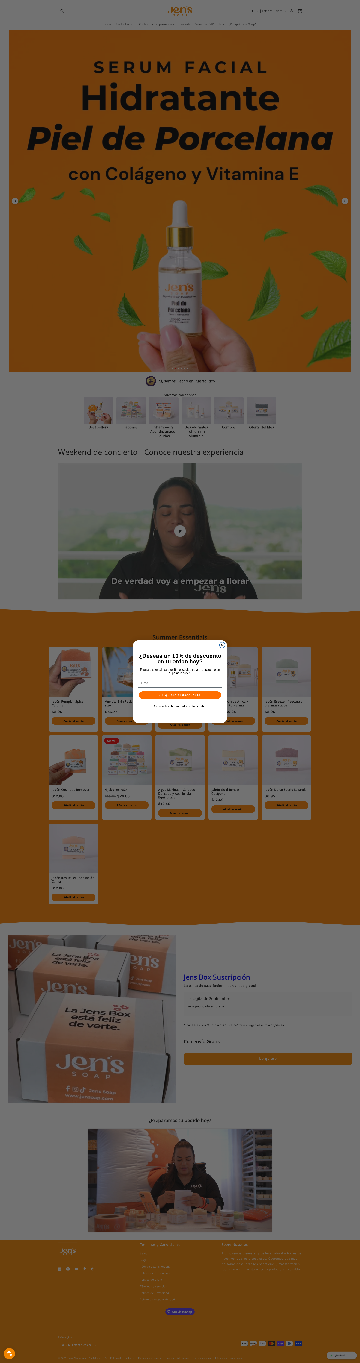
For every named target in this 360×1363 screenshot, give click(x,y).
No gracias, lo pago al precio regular (180, 706)
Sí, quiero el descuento (180, 695)
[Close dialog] (222, 645)
